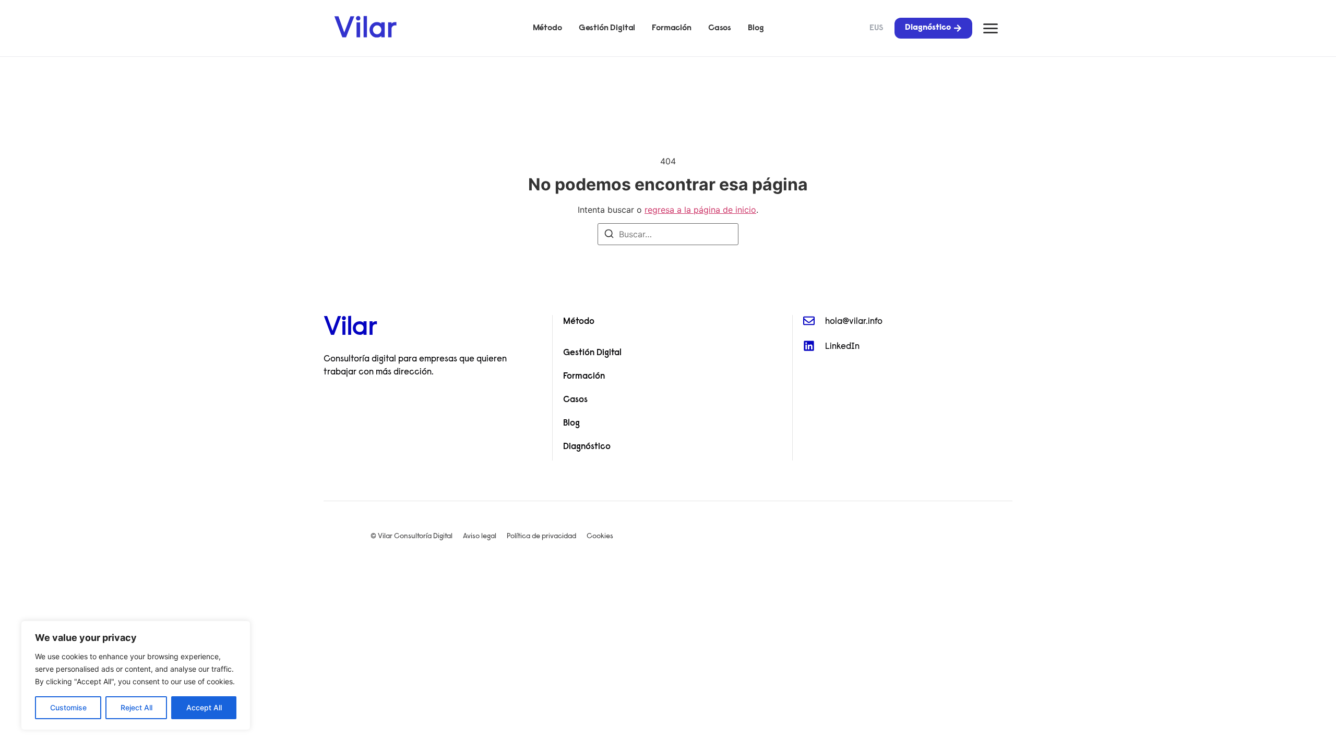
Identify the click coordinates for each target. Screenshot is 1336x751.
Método (547, 28)
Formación (671, 28)
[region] (135, 675)
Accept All (204, 707)
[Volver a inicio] (365, 26)
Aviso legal (479, 536)
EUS (876, 28)
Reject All (136, 707)
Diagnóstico (587, 446)
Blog (756, 28)
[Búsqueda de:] (668, 234)
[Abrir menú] (990, 28)
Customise (68, 707)
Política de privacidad (541, 536)
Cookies (600, 536)
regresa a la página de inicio (700, 209)
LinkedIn (842, 346)
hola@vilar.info (853, 321)
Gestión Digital (607, 28)
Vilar (350, 328)
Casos (719, 28)
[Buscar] (609, 235)
